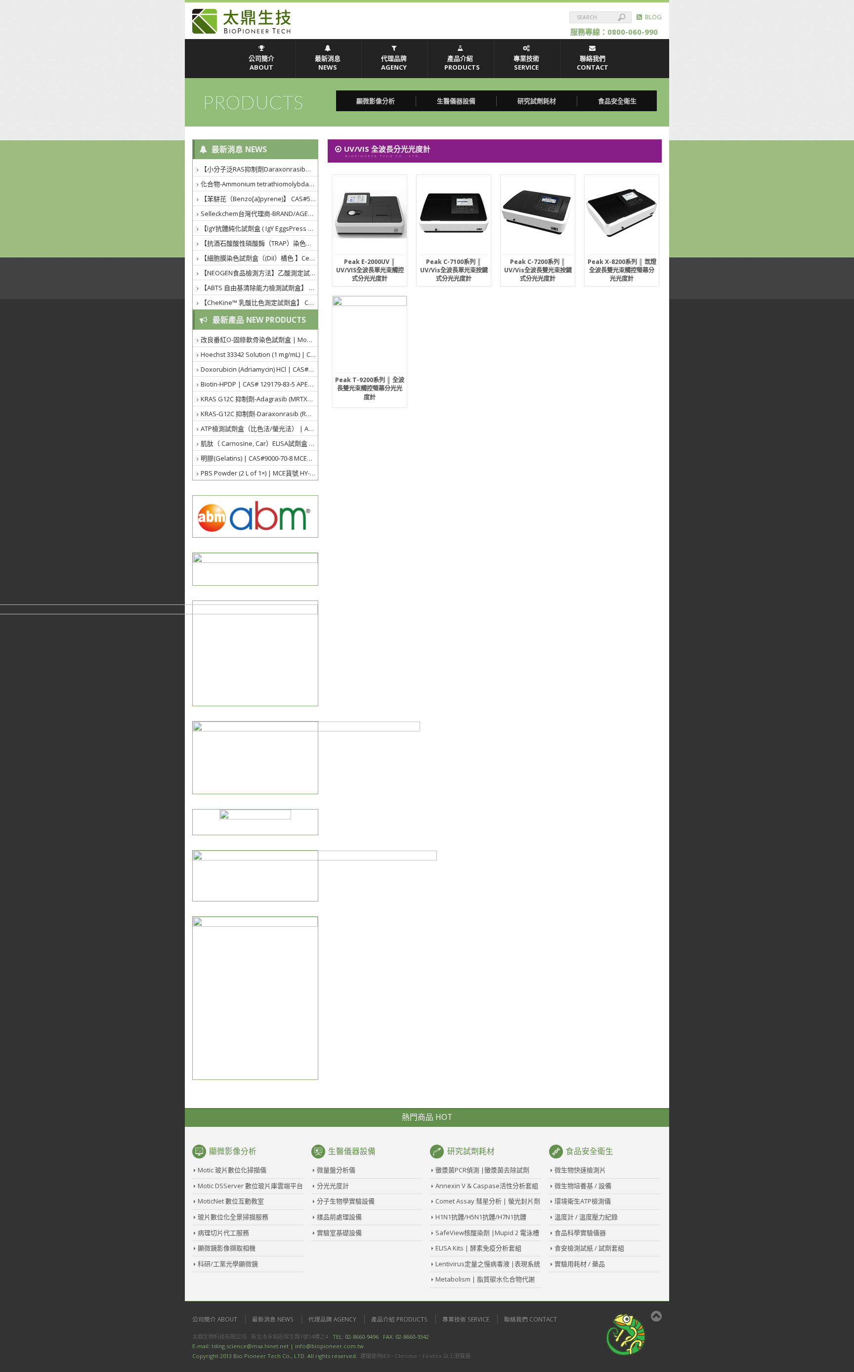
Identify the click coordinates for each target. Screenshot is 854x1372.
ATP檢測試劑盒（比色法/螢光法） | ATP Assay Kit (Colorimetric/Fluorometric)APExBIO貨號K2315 (260, 428)
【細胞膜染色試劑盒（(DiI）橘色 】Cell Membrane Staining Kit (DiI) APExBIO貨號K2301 (260, 258)
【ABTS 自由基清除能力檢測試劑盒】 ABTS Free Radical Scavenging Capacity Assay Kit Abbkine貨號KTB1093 (260, 287)
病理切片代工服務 (223, 1232)
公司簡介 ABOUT (261, 63)
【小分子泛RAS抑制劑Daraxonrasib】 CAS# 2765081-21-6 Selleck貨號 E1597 (260, 169)
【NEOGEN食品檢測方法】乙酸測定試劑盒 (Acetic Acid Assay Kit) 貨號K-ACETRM (260, 272)
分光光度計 (333, 1185)
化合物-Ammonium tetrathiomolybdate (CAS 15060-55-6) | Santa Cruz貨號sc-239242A (260, 183)
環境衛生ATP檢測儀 (583, 1201)
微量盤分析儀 (336, 1169)
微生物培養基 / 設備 (583, 1185)
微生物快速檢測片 (580, 1169)
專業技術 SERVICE (526, 63)
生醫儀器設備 (456, 100)
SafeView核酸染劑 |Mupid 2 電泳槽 (487, 1232)
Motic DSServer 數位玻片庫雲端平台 (250, 1185)
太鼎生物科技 (241, 21)
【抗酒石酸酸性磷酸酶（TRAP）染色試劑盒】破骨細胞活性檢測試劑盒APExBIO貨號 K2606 (260, 243)
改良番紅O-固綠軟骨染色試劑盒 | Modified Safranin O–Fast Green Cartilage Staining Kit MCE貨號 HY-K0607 (260, 339)
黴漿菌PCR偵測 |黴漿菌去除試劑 (482, 1169)
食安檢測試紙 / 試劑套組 (589, 1247)
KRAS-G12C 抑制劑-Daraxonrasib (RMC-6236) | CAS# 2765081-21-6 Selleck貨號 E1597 (260, 413)
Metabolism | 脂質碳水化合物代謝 (485, 1279)
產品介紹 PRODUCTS (462, 63)
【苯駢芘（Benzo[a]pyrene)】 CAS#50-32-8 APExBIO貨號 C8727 (260, 198)
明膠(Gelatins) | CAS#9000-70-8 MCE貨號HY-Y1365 (260, 458)
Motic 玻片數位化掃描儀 (232, 1169)
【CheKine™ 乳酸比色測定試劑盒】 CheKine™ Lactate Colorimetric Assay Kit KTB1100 (260, 302)
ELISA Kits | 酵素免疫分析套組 (478, 1247)
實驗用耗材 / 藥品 (580, 1263)
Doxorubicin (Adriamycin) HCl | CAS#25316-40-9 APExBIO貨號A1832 (260, 369)
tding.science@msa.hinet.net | (252, 1346)
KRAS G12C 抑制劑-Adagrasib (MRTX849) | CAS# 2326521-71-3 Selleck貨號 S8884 (260, 398)
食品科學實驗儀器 (580, 1232)
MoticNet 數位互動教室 (231, 1201)
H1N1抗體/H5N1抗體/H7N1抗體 (480, 1216)
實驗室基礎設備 (339, 1232)
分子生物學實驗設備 (346, 1201)
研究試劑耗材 (536, 100)
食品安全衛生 (617, 100)
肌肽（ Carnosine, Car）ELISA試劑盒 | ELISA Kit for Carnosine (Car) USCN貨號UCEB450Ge (260, 443)
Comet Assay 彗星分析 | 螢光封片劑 (487, 1201)
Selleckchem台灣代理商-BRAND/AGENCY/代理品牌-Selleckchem (260, 213)
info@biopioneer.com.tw (329, 1346)
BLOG (652, 16)
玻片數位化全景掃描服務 (233, 1216)
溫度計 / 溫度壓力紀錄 (586, 1216)
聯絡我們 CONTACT (592, 63)
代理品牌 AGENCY (394, 63)
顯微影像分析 (375, 100)
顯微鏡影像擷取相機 (227, 1247)
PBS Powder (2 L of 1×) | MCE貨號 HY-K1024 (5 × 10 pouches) (260, 473)
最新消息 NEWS (328, 63)
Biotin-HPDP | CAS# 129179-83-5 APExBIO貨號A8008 (260, 384)
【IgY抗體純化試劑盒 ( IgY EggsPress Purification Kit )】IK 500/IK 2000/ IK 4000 (260, 228)
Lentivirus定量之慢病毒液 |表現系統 (487, 1263)
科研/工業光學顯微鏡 (228, 1263)
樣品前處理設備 (339, 1216)
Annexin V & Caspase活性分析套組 (486, 1185)
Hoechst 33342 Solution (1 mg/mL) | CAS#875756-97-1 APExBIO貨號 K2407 (260, 354)
